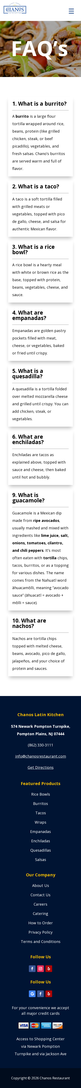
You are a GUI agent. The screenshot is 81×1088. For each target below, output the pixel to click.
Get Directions (41, 767)
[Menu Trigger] (71, 11)
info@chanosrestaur (40, 756)
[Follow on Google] (32, 993)
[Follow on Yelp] (48, 968)
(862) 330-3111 (40, 744)
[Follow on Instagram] (40, 968)
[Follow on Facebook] (32, 968)
